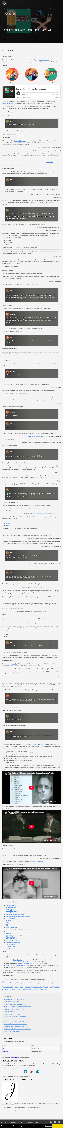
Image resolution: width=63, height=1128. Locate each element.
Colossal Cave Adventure (9, 982)
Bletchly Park (9, 948)
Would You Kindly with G (10, 1011)
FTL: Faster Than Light (37, 986)
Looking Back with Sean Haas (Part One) (14, 999)
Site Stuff (52, 9)
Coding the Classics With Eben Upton (14, 1021)
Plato (3, 535)
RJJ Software (11, 1122)
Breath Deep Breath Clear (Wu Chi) (28, 963)
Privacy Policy (33, 1122)
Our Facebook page (11, 907)
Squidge (5, 1051)
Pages (28, 9)
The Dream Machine (11, 946)
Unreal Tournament (27, 982)
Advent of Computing (44, 60)
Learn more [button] (48, 1126)
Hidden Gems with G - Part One (12, 1014)
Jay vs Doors (7, 1034)
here (59, 197)
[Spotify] (37, 1072)
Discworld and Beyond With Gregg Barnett (15, 1016)
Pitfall (16, 986)
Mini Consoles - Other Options (12, 1031)
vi (48, 476)
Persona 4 (42, 989)
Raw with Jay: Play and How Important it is (15, 1004)
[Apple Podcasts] (25, 1072)
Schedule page (14, 1057)
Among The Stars (17, 960)
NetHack (8, 523)
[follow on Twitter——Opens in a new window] (10, 13)
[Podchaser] (31, 1072)
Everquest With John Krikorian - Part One (15, 1009)
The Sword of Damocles (36, 861)
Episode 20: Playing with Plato (14, 935)
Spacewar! (56, 982)
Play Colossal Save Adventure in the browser (18, 916)
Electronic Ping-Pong (17, 156)
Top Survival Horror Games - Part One (14, 1026)
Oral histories (12, 944)
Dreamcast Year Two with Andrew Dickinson (15, 1019)
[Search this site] (3, 13)
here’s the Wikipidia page (34, 436)
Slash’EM (8, 525)
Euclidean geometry (11, 918)
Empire (7, 931)
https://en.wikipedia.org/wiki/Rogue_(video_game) (43, 513)
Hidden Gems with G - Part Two (12, 1001)
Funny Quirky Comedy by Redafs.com (16, 965)
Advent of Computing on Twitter (14, 913)
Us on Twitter (9, 909)
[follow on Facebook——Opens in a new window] (7, 13)
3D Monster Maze (14, 707)
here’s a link (49, 162)
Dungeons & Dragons (8, 986)
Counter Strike (43, 982)
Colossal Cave (6, 172)
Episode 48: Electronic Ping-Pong (15, 914)
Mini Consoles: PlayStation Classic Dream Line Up (17, 1029)
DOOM (18, 982)
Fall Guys (35, 989)
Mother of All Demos (38, 744)
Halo (51, 986)
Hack (7, 522)
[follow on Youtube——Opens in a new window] (14, 13)
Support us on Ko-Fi (11, 905)
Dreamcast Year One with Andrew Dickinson (15, 1024)
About (5, 9)
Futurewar (6, 989)
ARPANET (43, 224)
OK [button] (57, 1126)
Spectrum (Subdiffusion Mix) (25, 962)
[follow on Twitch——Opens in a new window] (18, 13)
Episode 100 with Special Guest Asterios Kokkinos (17, 1006)
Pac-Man (35, 982)
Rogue (7, 922)
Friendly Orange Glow (11, 927)
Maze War (14, 664)
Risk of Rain (27, 986)
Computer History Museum (13, 942)
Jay (4, 1048)
